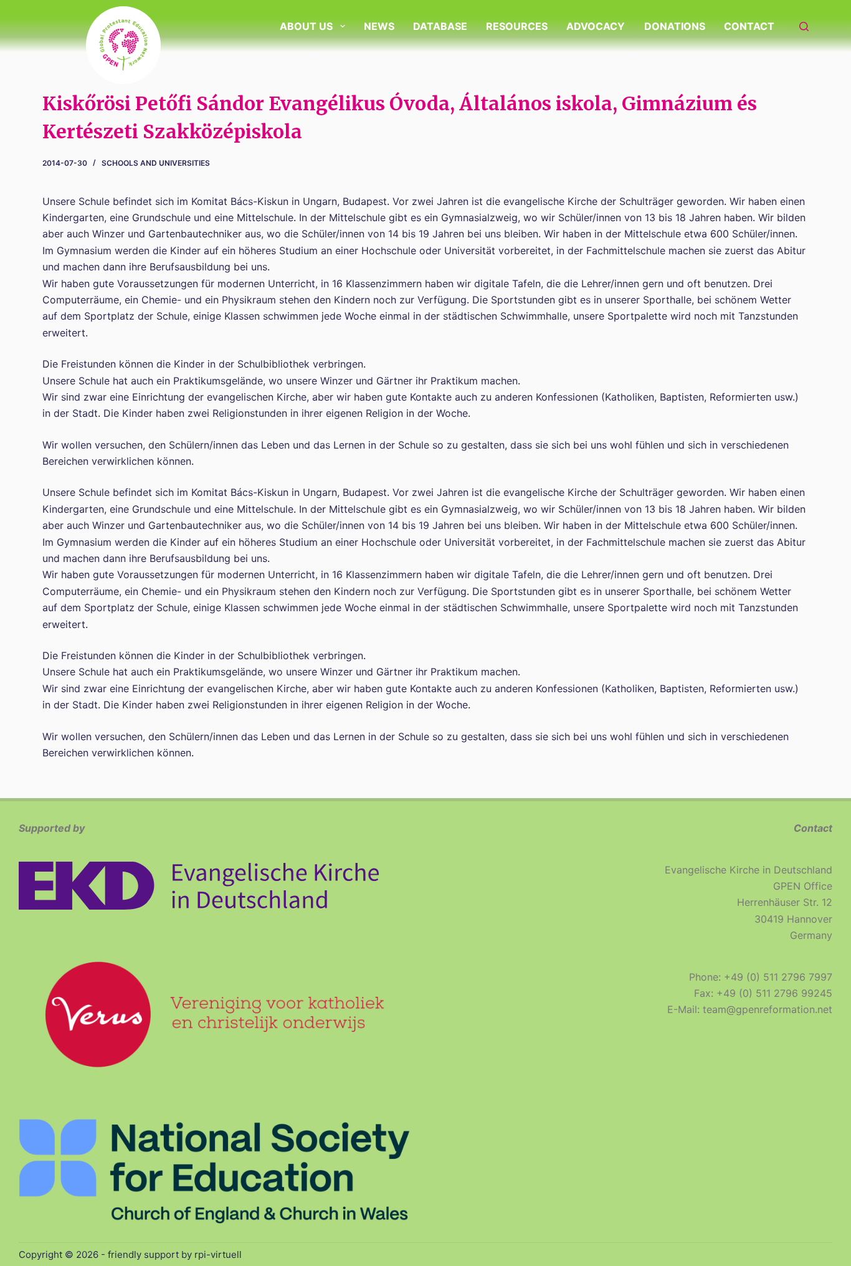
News (379, 26)
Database (440, 26)
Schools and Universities (156, 163)
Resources (517, 26)
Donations (674, 26)
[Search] (804, 26)
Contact (749, 26)
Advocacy (595, 26)
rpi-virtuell (218, 1254)
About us (306, 26)
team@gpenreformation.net (767, 1009)
